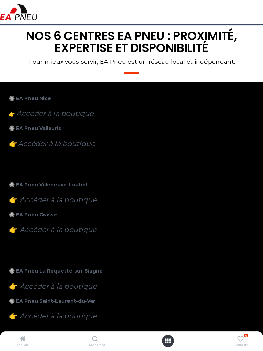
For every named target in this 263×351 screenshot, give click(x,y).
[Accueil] (23, 339)
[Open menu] (168, 341)
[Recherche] (95, 339)
